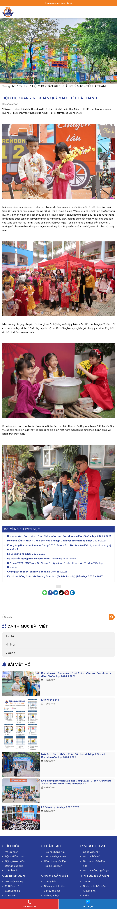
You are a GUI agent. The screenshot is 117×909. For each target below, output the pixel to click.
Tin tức (23, 86)
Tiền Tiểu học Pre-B (55, 856)
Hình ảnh (11, 644)
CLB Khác (10, 895)
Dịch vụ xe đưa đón (94, 861)
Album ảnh (89, 890)
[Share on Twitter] (55, 592)
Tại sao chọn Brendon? (58, 2)
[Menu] (113, 12)
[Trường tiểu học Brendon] (10, 12)
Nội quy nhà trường (54, 886)
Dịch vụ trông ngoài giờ (96, 870)
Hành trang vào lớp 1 (56, 861)
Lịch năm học (51, 895)
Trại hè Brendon (53, 865)
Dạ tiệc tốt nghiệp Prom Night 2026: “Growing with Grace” (42, 558)
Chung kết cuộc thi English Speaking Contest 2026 (37, 571)
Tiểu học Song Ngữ (54, 851)
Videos (10, 653)
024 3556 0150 (29, 906)
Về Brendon (11, 851)
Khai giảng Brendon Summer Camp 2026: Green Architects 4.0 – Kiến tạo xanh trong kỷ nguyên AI (76, 782)
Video (86, 895)
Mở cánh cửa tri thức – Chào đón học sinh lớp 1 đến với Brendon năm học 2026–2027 (73, 756)
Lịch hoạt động (50, 699)
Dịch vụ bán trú (91, 856)
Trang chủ (8, 86)
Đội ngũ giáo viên (15, 861)
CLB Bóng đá (12, 890)
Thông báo (50, 881)
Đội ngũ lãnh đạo (14, 856)
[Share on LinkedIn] (72, 592)
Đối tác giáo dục (14, 865)
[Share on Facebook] (50, 592)
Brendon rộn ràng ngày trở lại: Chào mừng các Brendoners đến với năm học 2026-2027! (76, 675)
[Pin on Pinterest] (66, 592)
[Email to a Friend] (61, 592)
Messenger (88, 906)
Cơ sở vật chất (91, 851)
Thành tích (11, 870)
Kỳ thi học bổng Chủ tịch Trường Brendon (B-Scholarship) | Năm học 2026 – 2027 (55, 576)
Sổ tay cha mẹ (52, 890)
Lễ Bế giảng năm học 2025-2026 (60, 807)
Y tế (85, 865)
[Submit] (112, 617)
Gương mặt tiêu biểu (94, 886)
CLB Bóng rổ (12, 886)
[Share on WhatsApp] (44, 592)
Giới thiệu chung (14, 881)
